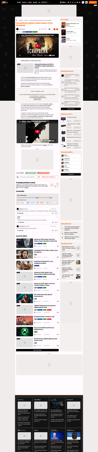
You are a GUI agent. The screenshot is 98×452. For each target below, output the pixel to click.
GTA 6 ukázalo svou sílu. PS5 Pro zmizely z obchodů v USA (69, 248)
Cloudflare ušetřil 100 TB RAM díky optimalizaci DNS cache (57, 420)
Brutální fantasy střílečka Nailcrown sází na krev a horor (45, 339)
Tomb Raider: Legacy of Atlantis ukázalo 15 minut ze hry (73, 412)
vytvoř (50, 197)
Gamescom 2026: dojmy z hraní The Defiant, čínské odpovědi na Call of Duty (45, 240)
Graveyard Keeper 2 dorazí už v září (44, 316)
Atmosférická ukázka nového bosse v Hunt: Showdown (40, 20)
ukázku (26, 187)
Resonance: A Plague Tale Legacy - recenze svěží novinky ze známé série (23, 419)
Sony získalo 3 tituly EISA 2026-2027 (72, 447)
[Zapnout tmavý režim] (86, 2)
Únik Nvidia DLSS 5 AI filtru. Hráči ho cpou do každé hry (46, 251)
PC (24, 31)
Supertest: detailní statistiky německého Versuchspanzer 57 (67, 255)
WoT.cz (63, 258)
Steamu (45, 145)
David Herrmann (38, 257)
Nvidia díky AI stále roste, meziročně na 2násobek (56, 447)
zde (17, 187)
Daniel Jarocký (38, 246)
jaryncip (21, 208)
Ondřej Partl (22, 29)
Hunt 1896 (21, 20)
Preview (18, 239)
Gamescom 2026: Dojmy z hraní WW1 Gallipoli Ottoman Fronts (68, 262)
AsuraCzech (22, 226)
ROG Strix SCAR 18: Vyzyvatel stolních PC (40, 420)
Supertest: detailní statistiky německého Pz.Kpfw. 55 (67, 269)
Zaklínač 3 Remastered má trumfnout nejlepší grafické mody (45, 306)
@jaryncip (21, 220)
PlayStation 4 (29, 31)
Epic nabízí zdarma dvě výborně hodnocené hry (43, 295)
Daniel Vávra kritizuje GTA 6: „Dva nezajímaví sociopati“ (43, 262)
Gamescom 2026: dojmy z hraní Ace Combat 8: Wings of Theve (44, 284)
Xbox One (35, 31)
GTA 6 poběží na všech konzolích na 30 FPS (72, 416)
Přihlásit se (92, 2)
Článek (19, 64)
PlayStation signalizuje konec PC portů (73, 420)
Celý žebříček (71, 174)
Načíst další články (37, 350)
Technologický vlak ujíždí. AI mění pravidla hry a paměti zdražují (57, 416)
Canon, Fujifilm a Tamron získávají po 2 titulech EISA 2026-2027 (73, 442)
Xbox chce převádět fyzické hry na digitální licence (44, 328)
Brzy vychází (64, 19)
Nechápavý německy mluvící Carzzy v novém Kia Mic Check (24, 448)
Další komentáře (70, 108)
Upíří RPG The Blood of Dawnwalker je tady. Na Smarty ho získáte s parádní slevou (24, 412)
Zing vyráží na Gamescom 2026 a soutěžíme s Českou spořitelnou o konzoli (44, 66)
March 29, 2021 (37, 99)
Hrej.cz (63, 251)
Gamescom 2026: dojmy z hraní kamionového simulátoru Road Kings (44, 273)
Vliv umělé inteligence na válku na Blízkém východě (56, 411)
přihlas (37, 197)
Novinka (26, 20)
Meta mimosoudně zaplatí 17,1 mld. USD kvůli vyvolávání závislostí (57, 442)
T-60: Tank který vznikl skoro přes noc (67, 275)
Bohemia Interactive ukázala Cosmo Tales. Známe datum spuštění (24, 424)
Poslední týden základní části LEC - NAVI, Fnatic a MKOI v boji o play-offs (24, 442)
